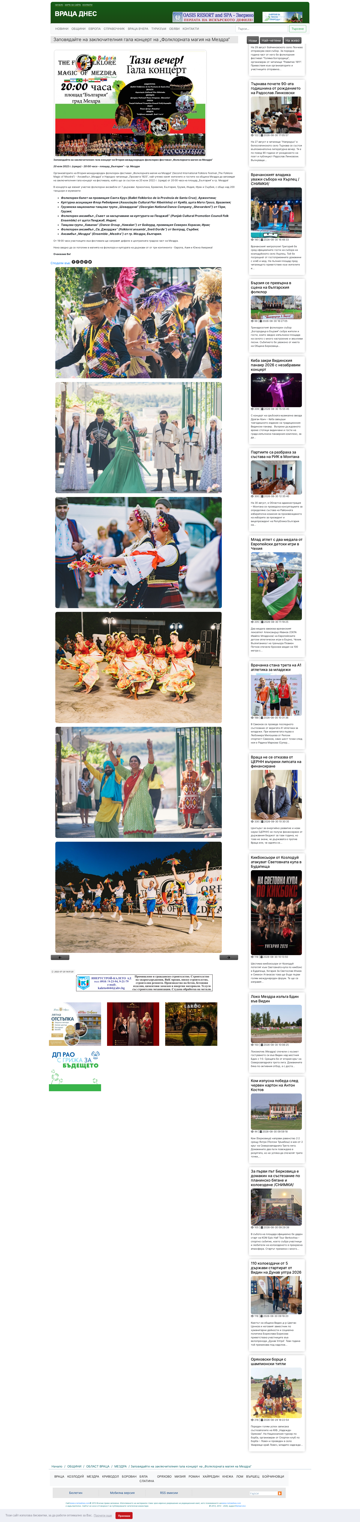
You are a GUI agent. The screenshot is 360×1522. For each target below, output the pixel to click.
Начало (59, 5)
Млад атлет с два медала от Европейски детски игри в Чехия (277, 488)
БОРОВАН (129, 1476)
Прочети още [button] (103, 1515)
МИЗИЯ (180, 1476)
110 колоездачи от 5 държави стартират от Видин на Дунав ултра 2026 (276, 1212)
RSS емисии (169, 1493)
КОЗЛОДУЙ (75, 1476)
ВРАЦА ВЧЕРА (138, 29)
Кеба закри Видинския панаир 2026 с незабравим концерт (275, 309)
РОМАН (194, 1476)
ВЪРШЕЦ (252, 1476)
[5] (144, 782)
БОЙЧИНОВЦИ (273, 1476)
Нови (253, 41)
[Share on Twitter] (90, 262)
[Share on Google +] (78, 262)
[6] (144, 897)
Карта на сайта (73, 5)
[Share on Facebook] (73, 262)
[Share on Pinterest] (86, 262)
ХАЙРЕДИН (211, 1476)
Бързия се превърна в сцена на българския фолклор (271, 232)
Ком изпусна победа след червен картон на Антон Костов (274, 1029)
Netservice (241, 1506)
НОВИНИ (61, 29)
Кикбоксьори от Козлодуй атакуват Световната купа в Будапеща (276, 806)
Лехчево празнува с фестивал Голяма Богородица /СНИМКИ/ (272, 1408)
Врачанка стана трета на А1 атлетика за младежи (276, 611)
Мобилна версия (122, 1493)
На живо (293, 40)
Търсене (298, 29)
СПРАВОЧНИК (114, 29)
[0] (60, 957)
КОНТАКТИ (191, 29)
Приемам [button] (124, 1515)
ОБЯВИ (174, 29)
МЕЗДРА (93, 1476)
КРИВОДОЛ (110, 1476)
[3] (144, 552)
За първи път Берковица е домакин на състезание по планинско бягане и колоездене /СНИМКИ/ (275, 1123)
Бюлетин (75, 1493)
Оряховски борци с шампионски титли (268, 1306)
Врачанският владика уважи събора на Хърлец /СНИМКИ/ (275, 123)
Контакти (87, 5)
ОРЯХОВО (164, 1476)
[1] (144, 322)
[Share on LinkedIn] (82, 262)
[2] (144, 437)
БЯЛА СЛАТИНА (147, 1479)
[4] (144, 667)
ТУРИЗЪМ (158, 29)
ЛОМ (239, 1476)
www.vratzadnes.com (80, 1503)
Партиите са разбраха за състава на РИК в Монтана (275, 398)
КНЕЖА (227, 1476)
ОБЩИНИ (78, 29)
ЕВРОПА (94, 29)
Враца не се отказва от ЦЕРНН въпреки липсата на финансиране (276, 706)
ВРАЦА (59, 1476)
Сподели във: (60, 263)
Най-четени (271, 40)
